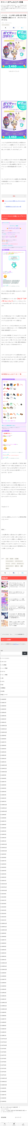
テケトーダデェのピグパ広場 (12, 2)
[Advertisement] (14, 86)
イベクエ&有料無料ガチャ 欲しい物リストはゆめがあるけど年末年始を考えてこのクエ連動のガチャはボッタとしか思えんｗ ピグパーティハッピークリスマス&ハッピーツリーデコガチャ (21, 634)
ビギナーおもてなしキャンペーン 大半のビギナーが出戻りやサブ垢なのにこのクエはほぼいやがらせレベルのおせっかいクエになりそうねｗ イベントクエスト (17, 585)
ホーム (14, 1125)
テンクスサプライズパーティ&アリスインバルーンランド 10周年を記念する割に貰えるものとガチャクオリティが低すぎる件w (17, 608)
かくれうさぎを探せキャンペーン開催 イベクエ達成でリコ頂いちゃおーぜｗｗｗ (17, 600)
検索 (2, 650)
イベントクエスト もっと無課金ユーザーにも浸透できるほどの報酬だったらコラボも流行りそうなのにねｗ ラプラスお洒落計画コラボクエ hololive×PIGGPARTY (8, 634)
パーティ (13, 563)
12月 (7, 558)
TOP (10, 1107)
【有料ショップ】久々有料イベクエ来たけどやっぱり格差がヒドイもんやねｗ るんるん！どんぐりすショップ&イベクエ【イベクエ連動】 (17, 623)
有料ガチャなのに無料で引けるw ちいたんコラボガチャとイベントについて (17, 593)
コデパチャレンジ (18, 561)
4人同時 (16, 558)
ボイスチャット (20, 563)
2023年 (11, 558)
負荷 (22, 566)
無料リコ (17, 566)
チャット (8, 563)
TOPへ (23, 1124)
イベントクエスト (5, 24)
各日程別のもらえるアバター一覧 (13, 206)
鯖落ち (7, 568)
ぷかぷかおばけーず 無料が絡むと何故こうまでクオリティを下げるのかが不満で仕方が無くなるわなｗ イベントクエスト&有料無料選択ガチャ (17, 615)
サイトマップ (18, 1117)
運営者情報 (3, 1117)
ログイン (16, 644)
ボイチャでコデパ (9, 566)
